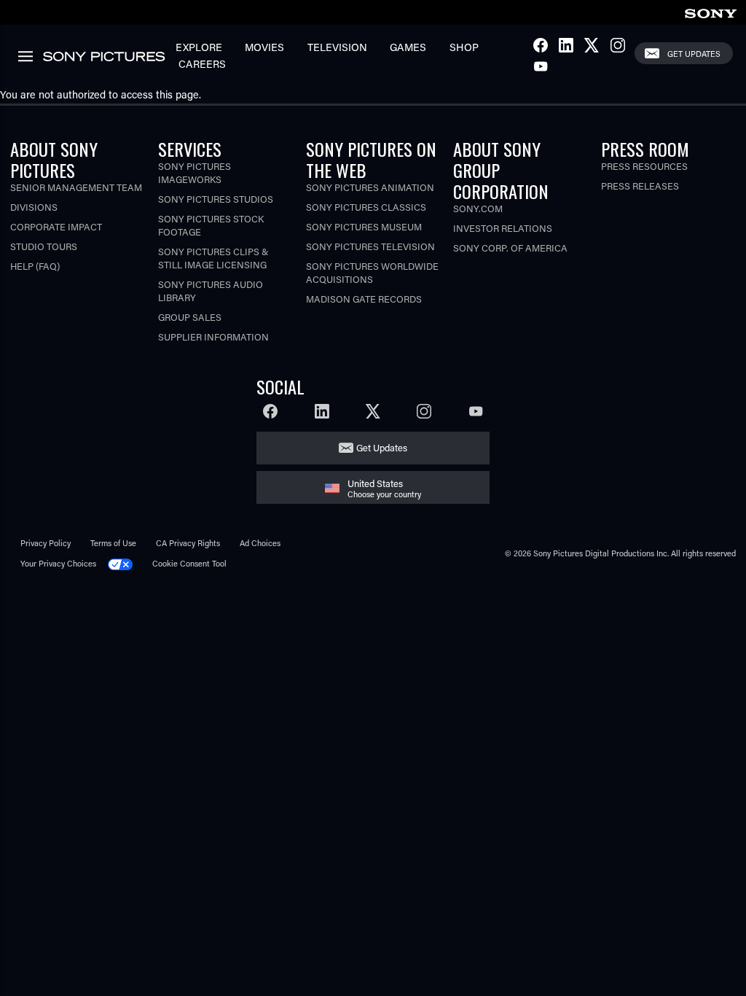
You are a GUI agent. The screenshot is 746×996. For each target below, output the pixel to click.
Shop (464, 47)
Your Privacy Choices (58, 563)
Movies (264, 47)
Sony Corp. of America (510, 247)
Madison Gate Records (364, 298)
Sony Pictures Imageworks (194, 172)
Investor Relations (502, 228)
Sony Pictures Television (370, 246)
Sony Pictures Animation (370, 187)
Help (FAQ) (35, 266)
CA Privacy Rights (188, 542)
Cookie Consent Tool (189, 563)
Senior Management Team (76, 187)
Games (408, 47)
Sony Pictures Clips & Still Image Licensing (213, 258)
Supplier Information (213, 336)
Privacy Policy (45, 542)
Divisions (34, 207)
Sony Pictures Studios (215, 198)
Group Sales (189, 317)
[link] (710, 11)
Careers (202, 64)
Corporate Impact (56, 226)
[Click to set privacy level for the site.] (125, 563)
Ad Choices (260, 542)
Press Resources (644, 166)
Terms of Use (113, 542)
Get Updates (694, 53)
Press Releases (640, 185)
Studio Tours (43, 246)
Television (337, 47)
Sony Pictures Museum (364, 226)
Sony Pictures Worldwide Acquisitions (372, 272)
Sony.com (478, 208)
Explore (199, 47)
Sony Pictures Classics (366, 207)
